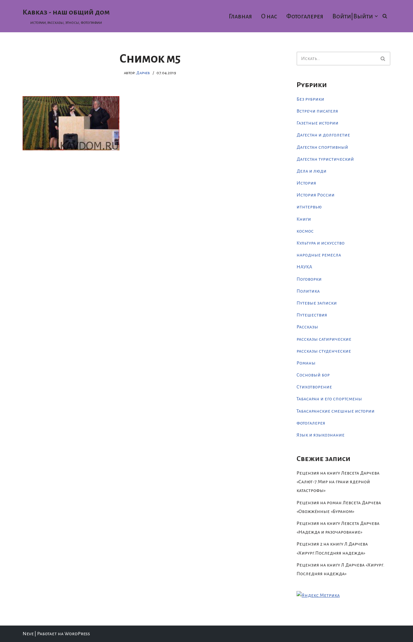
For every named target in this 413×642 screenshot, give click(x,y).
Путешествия (312, 314)
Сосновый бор (313, 374)
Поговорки (309, 279)
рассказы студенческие (324, 351)
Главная (240, 16)
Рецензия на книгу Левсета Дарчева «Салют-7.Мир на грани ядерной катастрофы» (338, 481)
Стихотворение (314, 386)
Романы (306, 363)
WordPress (77, 633)
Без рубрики (310, 99)
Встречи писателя (317, 111)
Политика (308, 291)
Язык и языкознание (321, 434)
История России (316, 194)
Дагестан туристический (325, 159)
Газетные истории (317, 122)
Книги (304, 219)
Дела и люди (312, 171)
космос (305, 231)
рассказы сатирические (324, 339)
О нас (269, 16)
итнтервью (309, 206)
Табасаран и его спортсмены (329, 398)
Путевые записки (317, 303)
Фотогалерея (304, 16)
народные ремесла (319, 254)
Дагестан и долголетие (323, 134)
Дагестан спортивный (322, 147)
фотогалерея (311, 423)
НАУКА (304, 266)
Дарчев (143, 72)
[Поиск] (384, 16)
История (306, 183)
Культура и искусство (321, 243)
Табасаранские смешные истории (336, 411)
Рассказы (307, 326)
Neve (28, 633)
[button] (376, 16)
